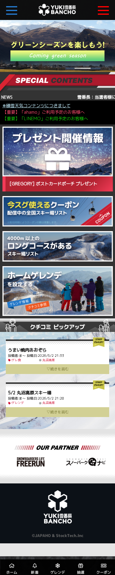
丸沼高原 (49, 360)
